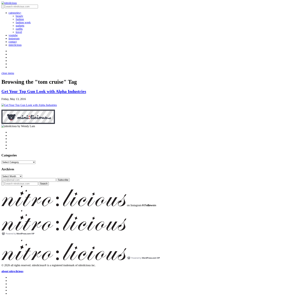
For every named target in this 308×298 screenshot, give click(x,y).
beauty (19, 15)
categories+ (15, 12)
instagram (14, 38)
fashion (20, 19)
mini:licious (15, 44)
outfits (19, 28)
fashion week (23, 22)
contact (13, 41)
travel (19, 32)
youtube (13, 35)
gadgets (20, 25)
